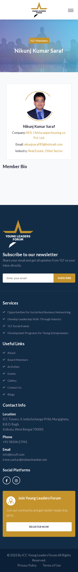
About (11, 352)
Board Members (17, 359)
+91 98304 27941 (15, 442)
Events (11, 373)
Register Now (39, 526)
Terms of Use (52, 565)
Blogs (11, 394)
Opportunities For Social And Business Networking (39, 312)
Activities (13, 366)
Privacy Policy (27, 565)
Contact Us (14, 387)
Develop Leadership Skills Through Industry (34, 319)
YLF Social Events (18, 326)
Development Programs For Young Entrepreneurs (37, 333)
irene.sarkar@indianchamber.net (25, 460)
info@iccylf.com (13, 454)
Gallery (12, 380)
